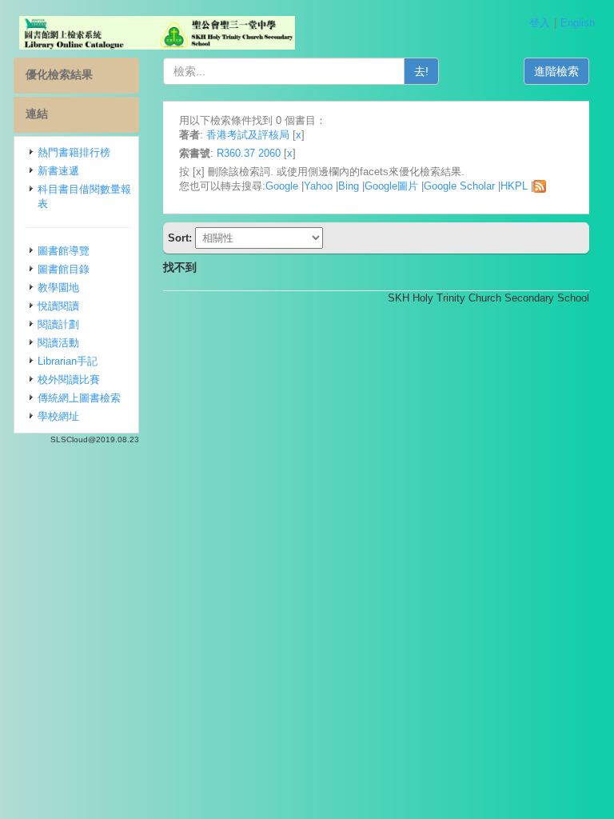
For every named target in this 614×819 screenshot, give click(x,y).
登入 (539, 23)
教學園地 (58, 288)
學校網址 (58, 416)
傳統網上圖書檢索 (79, 398)
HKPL (514, 186)
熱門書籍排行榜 (74, 152)
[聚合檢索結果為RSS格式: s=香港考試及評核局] (539, 186)
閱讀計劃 (58, 324)
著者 (189, 135)
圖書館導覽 (64, 251)
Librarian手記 (68, 361)
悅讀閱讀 (58, 306)
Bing (348, 186)
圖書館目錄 (64, 269)
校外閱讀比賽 (69, 380)
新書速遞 (58, 171)
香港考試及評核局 (247, 135)
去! (421, 71)
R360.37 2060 (249, 153)
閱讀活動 (58, 343)
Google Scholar (459, 186)
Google (281, 186)
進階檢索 (556, 71)
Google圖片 (391, 186)
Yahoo (318, 186)
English (577, 23)
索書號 (194, 153)
